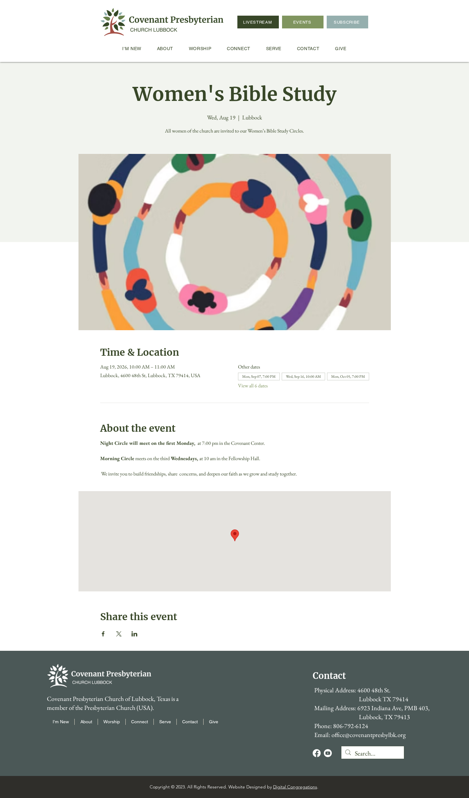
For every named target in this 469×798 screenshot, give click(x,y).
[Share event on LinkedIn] (134, 633)
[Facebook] (317, 753)
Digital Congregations (295, 787)
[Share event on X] (119, 633)
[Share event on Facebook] (103, 633)
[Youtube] (328, 753)
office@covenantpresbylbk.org (368, 735)
